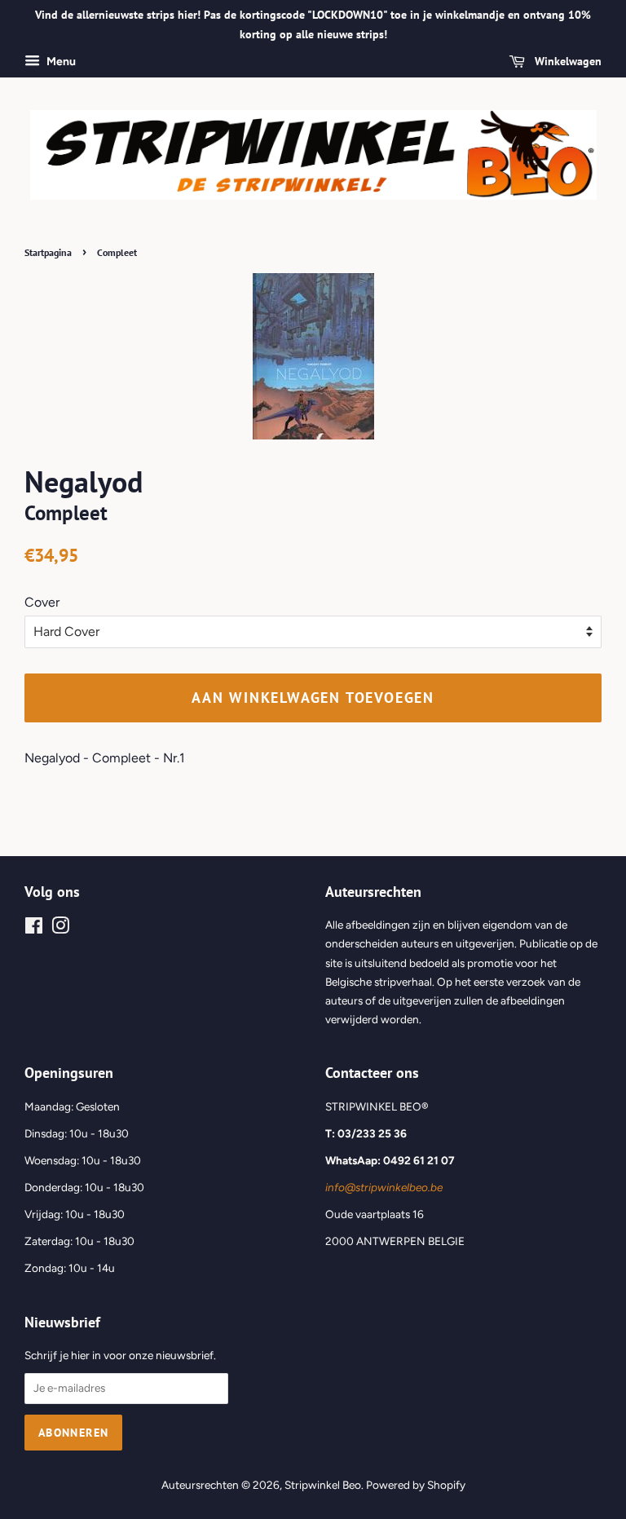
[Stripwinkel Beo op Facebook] (33, 928)
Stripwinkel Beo (322, 1484)
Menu (60, 61)
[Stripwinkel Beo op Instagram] (60, 928)
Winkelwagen (566, 61)
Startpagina (48, 252)
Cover (42, 602)
